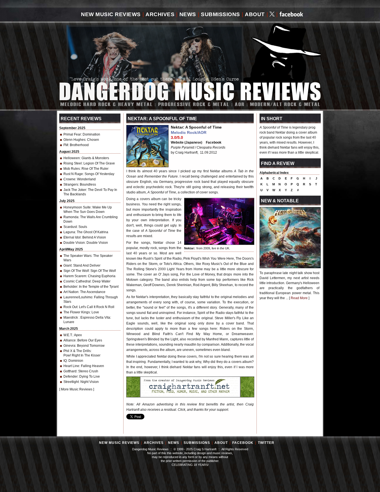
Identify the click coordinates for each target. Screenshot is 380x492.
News (187, 14)
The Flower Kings (76, 312)
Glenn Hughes (74, 140)
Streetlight (71, 382)
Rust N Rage (73, 174)
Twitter (266, 443)
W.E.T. (68, 335)
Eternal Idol (72, 237)
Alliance (69, 340)
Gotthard (70, 371)
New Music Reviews (111, 14)
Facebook (213, 142)
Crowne (69, 179)
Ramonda (70, 217)
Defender (70, 376)
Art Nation (70, 292)
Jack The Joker (74, 190)
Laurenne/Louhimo (77, 297)
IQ (65, 361)
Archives (159, 14)
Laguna (69, 232)
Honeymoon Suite (77, 207)
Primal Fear (72, 134)
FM (65, 145)
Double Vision (74, 243)
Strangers (70, 184)
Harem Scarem (74, 276)
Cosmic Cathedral (77, 281)
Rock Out (70, 307)
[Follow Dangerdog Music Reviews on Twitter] (272, 15)
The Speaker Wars (77, 256)
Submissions (220, 14)
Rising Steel (72, 163)
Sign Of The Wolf (76, 271)
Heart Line (71, 366)
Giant (67, 265)
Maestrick (71, 317)
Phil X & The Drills (77, 351)
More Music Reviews (76, 389)
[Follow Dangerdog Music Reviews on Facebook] (291, 15)
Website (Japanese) (186, 142)
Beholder (70, 287)
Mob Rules (71, 169)
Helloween (71, 158)
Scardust (70, 227)
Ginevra (69, 346)
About (255, 14)
